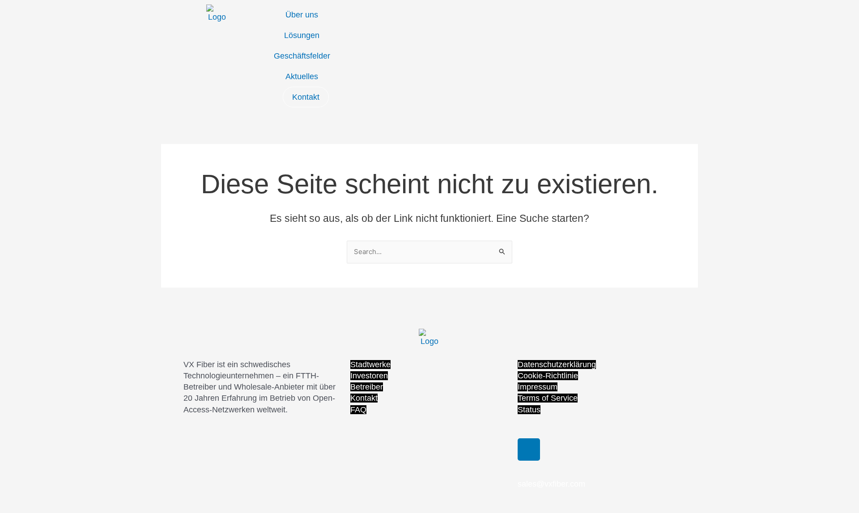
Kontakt (305, 97)
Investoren (369, 375)
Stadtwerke (370, 364)
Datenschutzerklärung (557, 364)
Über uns (301, 14)
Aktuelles (301, 76)
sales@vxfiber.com (551, 483)
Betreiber (366, 386)
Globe (359, 13)
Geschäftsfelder (302, 55)
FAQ (358, 409)
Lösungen (301, 35)
